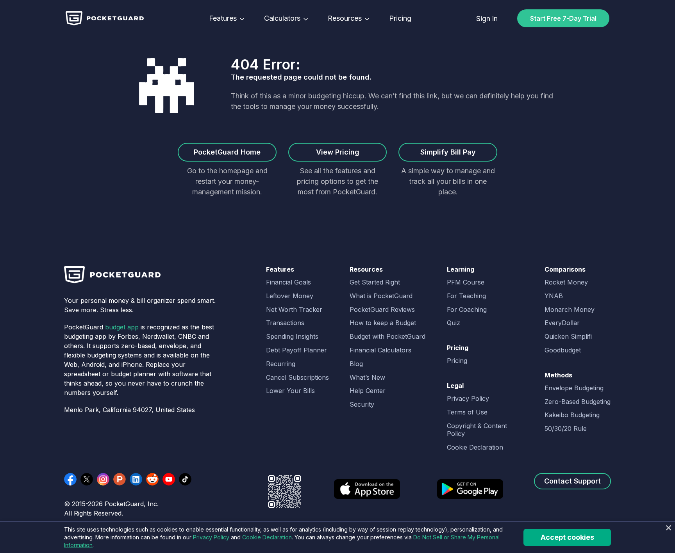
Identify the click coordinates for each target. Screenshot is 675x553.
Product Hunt (119, 479)
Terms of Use (467, 412)
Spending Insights (292, 336)
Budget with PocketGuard (387, 336)
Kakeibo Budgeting (572, 415)
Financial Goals (288, 282)
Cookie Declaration (475, 447)
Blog (356, 364)
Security (362, 404)
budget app (122, 327)
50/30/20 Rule (566, 428)
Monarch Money (570, 309)
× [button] (668, 528)
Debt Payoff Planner (296, 350)
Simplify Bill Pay (448, 152)
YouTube (168, 479)
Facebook (70, 479)
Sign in (487, 18)
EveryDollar (562, 323)
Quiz (453, 323)
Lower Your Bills (290, 391)
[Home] (105, 18)
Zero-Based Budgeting (578, 401)
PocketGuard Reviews (382, 309)
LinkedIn (136, 479)
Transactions (285, 323)
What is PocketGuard (381, 296)
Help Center (368, 391)
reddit (152, 479)
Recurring (280, 364)
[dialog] (337, 537)
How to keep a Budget (383, 323)
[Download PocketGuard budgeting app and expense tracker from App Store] (367, 494)
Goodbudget (563, 350)
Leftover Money (289, 296)
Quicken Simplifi (568, 336)
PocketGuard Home (227, 152)
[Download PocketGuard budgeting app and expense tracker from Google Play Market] (470, 494)
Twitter (86, 479)
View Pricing (337, 152)
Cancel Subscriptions (297, 377)
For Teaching (466, 296)
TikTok (185, 479)
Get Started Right (375, 282)
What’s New (367, 377)
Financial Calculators (380, 350)
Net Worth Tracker (294, 309)
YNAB (554, 296)
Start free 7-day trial (563, 18)
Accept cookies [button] (567, 537)
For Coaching (467, 309)
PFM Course (465, 282)
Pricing (400, 18)
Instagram (103, 479)
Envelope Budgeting (574, 388)
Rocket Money (566, 282)
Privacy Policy (468, 398)
